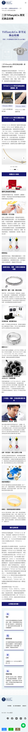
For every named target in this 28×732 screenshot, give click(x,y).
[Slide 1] (10, 169)
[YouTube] (16, 718)
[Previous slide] (4, 158)
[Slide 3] (15, 169)
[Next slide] (23, 158)
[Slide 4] (18, 169)
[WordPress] (25, 718)
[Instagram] (21, 718)
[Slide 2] (12, 169)
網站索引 (24, 705)
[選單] (25, 2)
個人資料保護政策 (17, 705)
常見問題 (9, 705)
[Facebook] (12, 718)
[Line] (8, 718)
